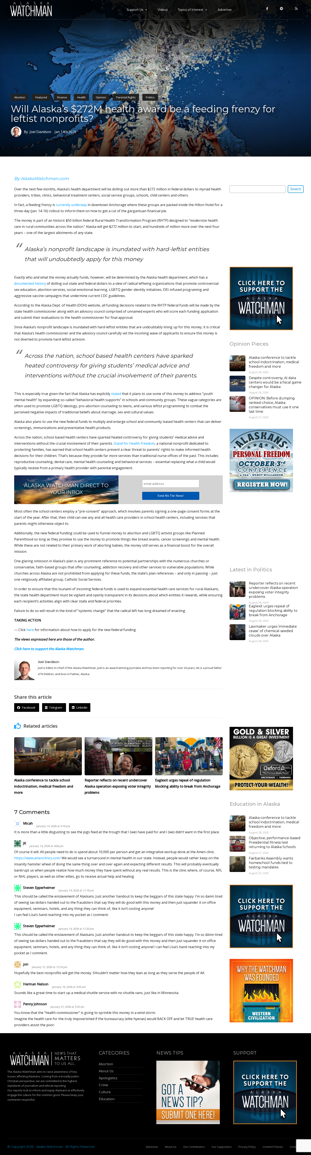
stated (116, 393)
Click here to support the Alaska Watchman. (49, 648)
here (30, 629)
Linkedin (80, 707)
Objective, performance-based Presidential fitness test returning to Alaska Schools (274, 842)
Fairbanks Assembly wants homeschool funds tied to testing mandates (271, 862)
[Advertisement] (261, 229)
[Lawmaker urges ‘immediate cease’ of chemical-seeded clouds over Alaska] (237, 632)
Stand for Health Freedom (134, 443)
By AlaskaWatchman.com (41, 178)
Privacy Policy (247, 1147)
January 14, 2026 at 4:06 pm (46, 846)
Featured (41, 97)
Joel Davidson (48, 662)
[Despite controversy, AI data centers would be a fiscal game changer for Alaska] (237, 384)
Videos (163, 10)
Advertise (225, 10)
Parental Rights (126, 97)
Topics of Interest (190, 10)
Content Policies (273, 1147)
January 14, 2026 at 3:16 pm (53, 826)
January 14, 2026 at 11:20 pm (76, 928)
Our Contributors (194, 1147)
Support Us (135, 10)
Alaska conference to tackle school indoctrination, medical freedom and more (274, 362)
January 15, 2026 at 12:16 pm (49, 967)
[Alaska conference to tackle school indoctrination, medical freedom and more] (237, 363)
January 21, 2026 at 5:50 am (67, 1006)
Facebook (28, 707)
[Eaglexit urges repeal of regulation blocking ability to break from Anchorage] (237, 612)
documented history (30, 283)
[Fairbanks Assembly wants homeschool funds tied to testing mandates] (237, 864)
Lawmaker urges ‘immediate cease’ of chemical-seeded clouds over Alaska (273, 630)
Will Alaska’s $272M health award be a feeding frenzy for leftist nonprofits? (143, 113)
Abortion (19, 97)
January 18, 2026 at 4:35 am (69, 987)
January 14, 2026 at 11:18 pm (76, 890)
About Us (170, 1147)
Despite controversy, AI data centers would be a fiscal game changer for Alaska (275, 382)
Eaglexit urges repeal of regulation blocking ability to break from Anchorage (273, 610)
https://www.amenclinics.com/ (37, 858)
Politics (150, 97)
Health (81, 97)
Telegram (55, 707)
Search (295, 189)
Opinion (101, 97)
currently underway (71, 204)
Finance (62, 97)
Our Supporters (222, 1147)
